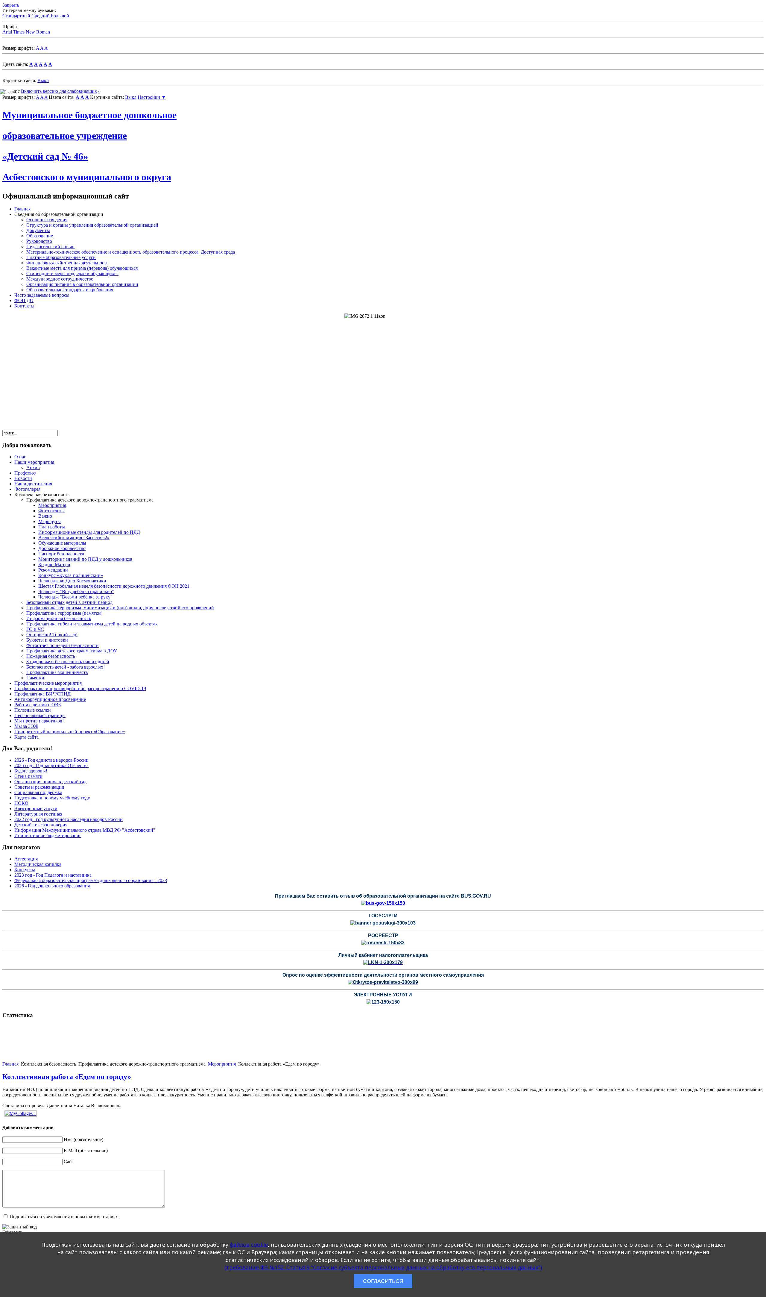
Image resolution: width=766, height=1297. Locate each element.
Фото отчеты (51, 510)
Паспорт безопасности (61, 553)
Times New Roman (31, 31)
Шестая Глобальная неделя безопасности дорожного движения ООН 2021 (113, 586)
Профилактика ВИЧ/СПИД (42, 693)
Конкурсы (24, 869)
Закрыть (10, 4)
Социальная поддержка (38, 792)
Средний (40, 15)
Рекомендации (53, 569)
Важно (45, 516)
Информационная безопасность (58, 618)
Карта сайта (26, 737)
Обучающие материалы (62, 543)
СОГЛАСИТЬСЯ (383, 1281)
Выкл (43, 80)
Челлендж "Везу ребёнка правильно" (76, 591)
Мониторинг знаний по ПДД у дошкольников (85, 559)
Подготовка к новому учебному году (52, 797)
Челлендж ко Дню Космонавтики (72, 580)
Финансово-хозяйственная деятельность (67, 262)
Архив (33, 467)
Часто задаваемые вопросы (41, 295)
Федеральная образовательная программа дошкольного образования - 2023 (90, 880)
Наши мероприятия (34, 462)
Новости (23, 478)
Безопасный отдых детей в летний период (69, 602)
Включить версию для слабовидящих (59, 91)
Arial (7, 31)
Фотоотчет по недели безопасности (62, 645)
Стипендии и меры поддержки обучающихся (72, 273)
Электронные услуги (35, 808)
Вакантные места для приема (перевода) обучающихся (82, 268)
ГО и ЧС (35, 629)
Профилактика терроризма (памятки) (64, 613)
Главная (22, 208)
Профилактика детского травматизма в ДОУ (71, 650)
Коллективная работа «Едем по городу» (66, 1077)
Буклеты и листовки (47, 640)
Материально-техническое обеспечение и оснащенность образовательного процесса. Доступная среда (130, 251)
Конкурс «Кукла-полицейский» (70, 575)
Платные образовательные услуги (61, 257)
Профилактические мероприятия (48, 683)
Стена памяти (28, 776)
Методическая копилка (37, 864)
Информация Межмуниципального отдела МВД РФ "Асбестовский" (84, 830)
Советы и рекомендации (39, 787)
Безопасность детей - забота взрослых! (65, 666)
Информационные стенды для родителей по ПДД (89, 532)
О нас (20, 456)
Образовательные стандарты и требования (69, 289)
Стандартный (16, 15)
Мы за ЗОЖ (26, 726)
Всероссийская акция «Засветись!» (74, 537)
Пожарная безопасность (50, 656)
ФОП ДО (24, 300)
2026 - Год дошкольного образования (52, 885)
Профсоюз (25, 472)
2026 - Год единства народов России (51, 760)
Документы (38, 230)
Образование (39, 235)
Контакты (24, 305)
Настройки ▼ (152, 97)
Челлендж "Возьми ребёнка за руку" (75, 596)
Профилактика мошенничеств (57, 672)
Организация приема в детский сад (50, 781)
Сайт (69, 1161)
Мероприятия (52, 505)
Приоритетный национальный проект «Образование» (69, 731)
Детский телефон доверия (40, 824)
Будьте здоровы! (30, 770)
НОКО (21, 803)
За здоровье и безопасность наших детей (67, 661)
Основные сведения (46, 219)
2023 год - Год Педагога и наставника (53, 875)
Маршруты (49, 521)
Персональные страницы (40, 715)
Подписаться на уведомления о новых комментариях (64, 1216)
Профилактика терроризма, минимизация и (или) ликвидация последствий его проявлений (120, 607)
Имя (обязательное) (83, 1139)
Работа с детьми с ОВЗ (37, 704)
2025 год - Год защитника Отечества (51, 765)
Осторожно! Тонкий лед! (51, 634)
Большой (60, 15)
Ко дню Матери (54, 564)
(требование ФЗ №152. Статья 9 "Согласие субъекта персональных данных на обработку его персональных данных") (383, 1267)
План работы (51, 526)
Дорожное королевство (62, 548)
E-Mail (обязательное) (86, 1150)
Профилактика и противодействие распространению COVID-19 (80, 688)
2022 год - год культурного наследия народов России (68, 819)
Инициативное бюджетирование (47, 835)
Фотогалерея (27, 489)
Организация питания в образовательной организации (82, 284)
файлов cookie (249, 1244)
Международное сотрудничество (59, 278)
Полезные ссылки (32, 710)
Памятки (35, 677)
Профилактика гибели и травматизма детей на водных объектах (92, 623)
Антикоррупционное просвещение (50, 699)
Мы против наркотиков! (39, 720)
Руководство (39, 241)
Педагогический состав (50, 246)
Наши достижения (33, 483)
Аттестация (26, 858)
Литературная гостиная (38, 813)
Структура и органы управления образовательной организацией (92, 225)
